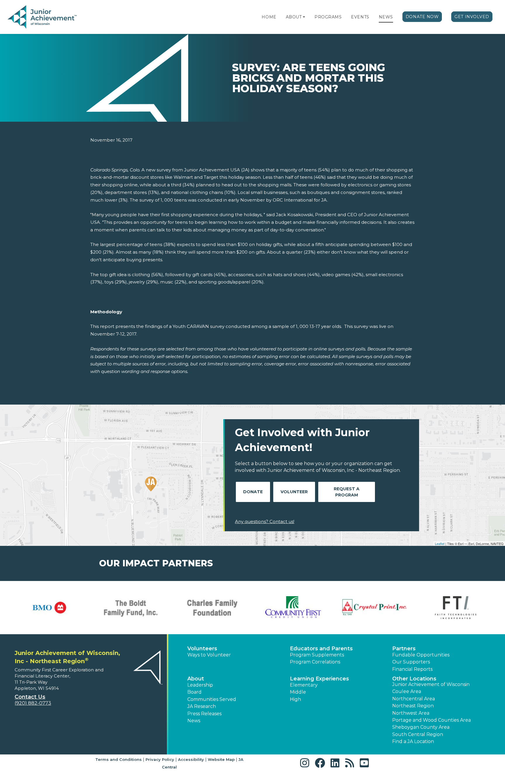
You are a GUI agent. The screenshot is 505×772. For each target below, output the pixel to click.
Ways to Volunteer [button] (209, 655)
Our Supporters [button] (411, 662)
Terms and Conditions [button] (118, 759)
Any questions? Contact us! (264, 521)
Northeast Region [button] (413, 706)
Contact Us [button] (30, 696)
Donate (253, 491)
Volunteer (294, 491)
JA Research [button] (201, 706)
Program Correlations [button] (315, 662)
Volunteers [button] (202, 648)
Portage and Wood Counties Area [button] (431, 720)
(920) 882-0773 (33, 703)
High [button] (295, 699)
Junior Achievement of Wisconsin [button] (431, 684)
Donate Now (422, 16)
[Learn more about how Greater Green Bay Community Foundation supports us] (374, 607)
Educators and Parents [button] (321, 648)
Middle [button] (298, 692)
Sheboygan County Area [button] (420, 727)
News (386, 17)
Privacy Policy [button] (160, 759)
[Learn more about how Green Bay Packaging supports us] (455, 607)
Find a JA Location (413, 741)
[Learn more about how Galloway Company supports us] (212, 607)
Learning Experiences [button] (319, 678)
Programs (328, 17)
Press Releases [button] (204, 713)
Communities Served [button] (211, 699)
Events (360, 17)
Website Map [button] (221, 759)
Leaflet (440, 543)
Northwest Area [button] (410, 713)
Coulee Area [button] (406, 691)
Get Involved (471, 16)
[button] (304, 17)
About (294, 17)
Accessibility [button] (191, 759)
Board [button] (194, 692)
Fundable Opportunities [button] (420, 655)
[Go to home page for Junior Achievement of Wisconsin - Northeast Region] (43, 17)
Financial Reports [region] (412, 669)
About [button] (195, 678)
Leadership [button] (200, 685)
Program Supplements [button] (317, 655)
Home (269, 17)
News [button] (193, 720)
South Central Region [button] (417, 734)
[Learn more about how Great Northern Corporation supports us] (293, 607)
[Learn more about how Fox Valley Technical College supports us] (130, 607)
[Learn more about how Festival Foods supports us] (49, 607)
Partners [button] (404, 648)
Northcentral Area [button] (413, 698)
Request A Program (346, 492)
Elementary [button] (304, 685)
